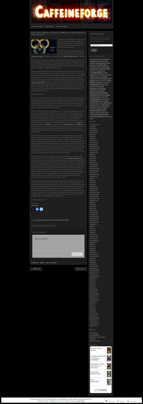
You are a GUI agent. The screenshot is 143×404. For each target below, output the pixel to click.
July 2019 (92, 178)
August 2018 (93, 200)
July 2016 (92, 244)
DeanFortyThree (95, 335)
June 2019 (92, 180)
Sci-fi (100, 105)
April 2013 (93, 310)
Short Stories (61, 26)
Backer (105, 61)
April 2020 (93, 160)
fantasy (40, 220)
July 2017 (92, 226)
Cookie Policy (80, 401)
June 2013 (92, 306)
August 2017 (93, 224)
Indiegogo (99, 83)
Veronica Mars (103, 112)
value (97, 112)
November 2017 (94, 218)
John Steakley (95, 381)
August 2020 (93, 152)
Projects (106, 99)
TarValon (78, 124)
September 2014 (94, 276)
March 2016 (93, 252)
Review (105, 101)
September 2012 (94, 324)
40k (91, 59)
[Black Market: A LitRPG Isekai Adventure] (109, 366)
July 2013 (92, 304)
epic (36, 220)
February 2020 (94, 164)
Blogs (104, 63)
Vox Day (94, 350)
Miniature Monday (98, 89)
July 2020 (92, 154)
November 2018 (94, 194)
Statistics (106, 107)
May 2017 (92, 230)
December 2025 (94, 124)
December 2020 (94, 146)
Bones (97, 65)
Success (92, 109)
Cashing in (93, 67)
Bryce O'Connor (96, 373)
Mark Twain (94, 87)
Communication (100, 71)
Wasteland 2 (94, 116)
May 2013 (92, 308)
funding (104, 77)
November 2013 (94, 296)
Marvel (101, 87)
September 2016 (94, 240)
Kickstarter (95, 84)
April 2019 (93, 184)
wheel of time (64, 220)
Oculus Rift (104, 97)
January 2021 (93, 144)
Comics (92, 71)
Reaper (100, 101)
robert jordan (55, 220)
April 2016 (93, 250)
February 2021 (94, 142)
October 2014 (94, 274)
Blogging (99, 63)
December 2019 (94, 168)
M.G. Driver (95, 367)
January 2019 (93, 190)
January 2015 (93, 268)
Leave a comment (51, 262)
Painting (94, 99)
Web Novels (49, 26)
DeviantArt (102, 75)
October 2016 (94, 238)
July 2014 (92, 280)
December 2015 (94, 256)
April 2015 (93, 262)
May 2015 (92, 260)
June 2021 (92, 136)
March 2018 (93, 210)
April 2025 (93, 126)
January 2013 (93, 316)
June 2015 (93, 258)
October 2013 (94, 298)
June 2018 (93, 204)
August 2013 (93, 302)
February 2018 (94, 212)
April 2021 (93, 138)
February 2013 (94, 314)
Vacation (92, 112)
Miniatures (95, 93)
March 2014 (93, 288)
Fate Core (98, 77)
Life (107, 85)
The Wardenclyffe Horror (98, 110)
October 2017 (93, 220)
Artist (101, 61)
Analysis (93, 61)
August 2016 (93, 242)
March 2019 (93, 186)
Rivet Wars (99, 103)
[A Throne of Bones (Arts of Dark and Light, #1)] (109, 350)
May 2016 (92, 248)
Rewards (93, 103)
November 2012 (94, 320)
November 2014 (94, 272)
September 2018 (94, 198)
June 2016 (93, 246)
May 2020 (93, 158)
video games (94, 115)
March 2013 (93, 312)
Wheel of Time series (70, 56)
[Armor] (109, 382)
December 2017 (94, 216)
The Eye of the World (37, 83)
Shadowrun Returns (96, 107)
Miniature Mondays (97, 91)
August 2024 (93, 132)
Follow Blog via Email (97, 34)
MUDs (48, 124)
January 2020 (94, 166)
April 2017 (92, 232)
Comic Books (104, 69)
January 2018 (93, 214)
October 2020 (94, 150)
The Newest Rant (95, 341)
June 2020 (93, 156)
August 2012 (93, 326)
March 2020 (93, 162)
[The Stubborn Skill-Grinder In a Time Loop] (109, 358)
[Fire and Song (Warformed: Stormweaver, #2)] (109, 374)
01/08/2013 (34, 262)
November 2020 (94, 148)
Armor (92, 380)
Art (98, 61)
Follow (94, 50)
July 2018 (92, 202)
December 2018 (94, 192)
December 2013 (94, 294)
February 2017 (94, 236)
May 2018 (92, 206)
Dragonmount (68, 124)
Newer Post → (80, 269)
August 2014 (93, 278)
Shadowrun (106, 105)
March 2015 (93, 264)
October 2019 (94, 172)
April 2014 (93, 286)
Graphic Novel (94, 79)
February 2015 (94, 266)
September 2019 (94, 174)
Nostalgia (97, 97)
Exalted (108, 75)
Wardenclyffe (104, 115)
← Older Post (36, 269)
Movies (102, 95)
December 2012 (94, 318)
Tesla (101, 109)
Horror (104, 81)
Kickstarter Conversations (97, 337)
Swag (97, 109)
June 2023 (93, 134)
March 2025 (93, 128)
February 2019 (94, 188)
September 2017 (94, 222)
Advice (95, 59)
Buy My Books (37, 26)
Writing (100, 117)
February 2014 (94, 290)
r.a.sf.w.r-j (79, 122)
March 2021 (93, 140)
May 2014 (92, 284)
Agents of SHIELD (103, 59)
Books (42, 262)
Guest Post (47, 220)
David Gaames (94, 333)
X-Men (106, 116)
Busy (105, 65)
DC (97, 75)
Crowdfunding (96, 73)
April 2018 (93, 208)
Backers (92, 63)
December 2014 (94, 270)
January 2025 (94, 130)
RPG (96, 105)
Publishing (93, 101)
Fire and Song (95, 372)
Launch (103, 85)
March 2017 (93, 234)
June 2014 (92, 282)
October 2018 (94, 196)
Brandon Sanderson (74, 158)
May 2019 (92, 182)
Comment (77, 254)
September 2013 (94, 300)
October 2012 (94, 322)
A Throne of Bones (96, 348)
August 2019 (93, 176)
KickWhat (92, 339)
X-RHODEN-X (95, 360)
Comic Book (101, 67)
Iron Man (106, 83)
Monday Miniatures (99, 94)
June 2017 (92, 228)
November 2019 (94, 170)
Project (100, 99)
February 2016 (94, 254)
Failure (92, 77)
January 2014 (93, 292)
